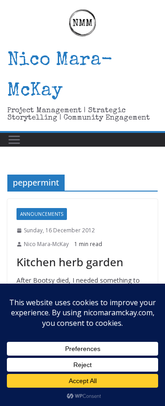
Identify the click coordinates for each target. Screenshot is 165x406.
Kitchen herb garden (69, 261)
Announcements (41, 214)
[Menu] (14, 140)
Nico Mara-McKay (46, 244)
